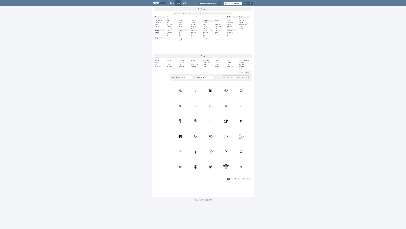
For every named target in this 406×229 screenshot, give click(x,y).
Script (241, 17)
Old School (194, 30)
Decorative (230, 34)
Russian (217, 30)
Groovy (193, 22)
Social (229, 62)
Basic (156, 17)
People (217, 64)
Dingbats (157, 38)
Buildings (157, 66)
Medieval (230, 22)
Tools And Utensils (244, 60)
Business (169, 60)
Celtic (228, 19)
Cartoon (169, 28)
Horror (169, 38)
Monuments (206, 60)
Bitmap (157, 30)
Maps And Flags (195, 64)
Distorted (194, 17)
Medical (193, 66)
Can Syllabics (207, 28)
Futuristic (193, 20)
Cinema (169, 62)
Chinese (205, 32)
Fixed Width (158, 19)
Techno (193, 38)
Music (205, 64)
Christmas (230, 32)
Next (248, 179)
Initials (229, 20)
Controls (169, 66)
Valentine (230, 39)
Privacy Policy (208, 199)
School (241, 26)
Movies (193, 28)
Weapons (242, 64)
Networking (218, 60)
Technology (230, 66)
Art (168, 20)
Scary (192, 36)
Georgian (206, 38)
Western (205, 17)
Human (169, 39)
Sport (180, 24)
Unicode (217, 36)
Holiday (229, 30)
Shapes (217, 66)
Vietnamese (218, 39)
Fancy (180, 30)
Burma (205, 26)
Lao (216, 22)
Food (180, 64)
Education (182, 60)
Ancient (169, 17)
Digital (157, 32)
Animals (169, 19)
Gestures (181, 66)
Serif (156, 24)
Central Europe (207, 30)
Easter (229, 36)
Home (196, 199)
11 (244, 179)
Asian (168, 22)
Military (181, 17)
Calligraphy (242, 20)
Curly (180, 38)
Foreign (205, 20)
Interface (193, 60)
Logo (192, 62)
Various (157, 26)
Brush (241, 19)
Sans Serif (158, 22)
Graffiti (241, 22)
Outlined (193, 32)
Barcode (169, 24)
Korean (217, 20)
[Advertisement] (203, 48)
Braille (169, 26)
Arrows (157, 62)
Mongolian (218, 26)
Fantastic (169, 32)
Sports (229, 64)
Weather (241, 66)
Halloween (230, 38)
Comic (181, 36)
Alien (156, 39)
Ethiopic (205, 36)
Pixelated (157, 34)
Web (240, 68)
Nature (181, 19)
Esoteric (169, 30)
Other (217, 62)
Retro (192, 34)
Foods (168, 34)
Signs (180, 22)
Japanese (218, 19)
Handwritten (243, 24)
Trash (241, 28)
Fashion (181, 62)
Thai (216, 32)
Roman (217, 28)
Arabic (205, 22)
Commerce (170, 64)
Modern (193, 26)
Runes (181, 20)
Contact (201, 199)
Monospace (158, 20)
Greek (205, 39)
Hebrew (217, 17)
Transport (242, 62)
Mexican (217, 24)
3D (180, 32)
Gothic (229, 17)
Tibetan (217, 34)
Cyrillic (205, 34)
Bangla (205, 24)
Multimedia (206, 62)
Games (169, 36)
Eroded (193, 19)
